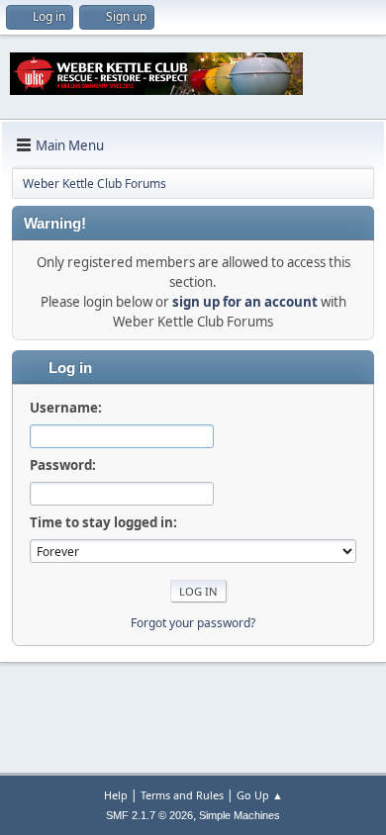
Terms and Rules (182, 795)
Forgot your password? (193, 622)
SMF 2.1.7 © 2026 (149, 815)
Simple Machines (239, 815)
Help (116, 795)
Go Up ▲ (260, 795)
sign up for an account (245, 302)
